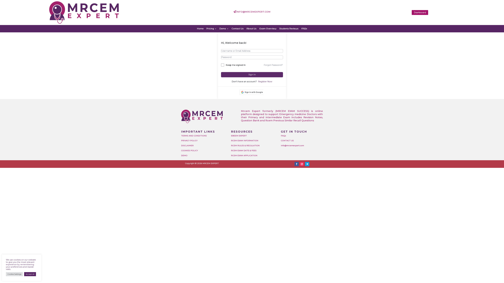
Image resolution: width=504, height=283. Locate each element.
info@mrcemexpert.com (292, 145)
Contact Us (238, 28)
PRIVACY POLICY (189, 140)
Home (200, 28)
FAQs (304, 28)
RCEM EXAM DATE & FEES (243, 150)
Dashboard (420, 12)
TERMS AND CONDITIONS (194, 136)
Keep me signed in (236, 65)
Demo (222, 28)
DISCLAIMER (187, 145)
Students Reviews (288, 28)
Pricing (210, 28)
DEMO (184, 155)
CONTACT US (287, 140)
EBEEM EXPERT (239, 136)
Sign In (252, 74)
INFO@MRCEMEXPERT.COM (253, 11)
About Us (251, 28)
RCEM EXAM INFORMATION (244, 140)
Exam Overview (267, 28)
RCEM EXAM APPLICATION (244, 155)
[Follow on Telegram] (307, 164)
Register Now (265, 81)
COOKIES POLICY (189, 150)
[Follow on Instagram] (302, 164)
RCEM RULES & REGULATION (245, 145)
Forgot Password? (273, 65)
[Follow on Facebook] (297, 164)
